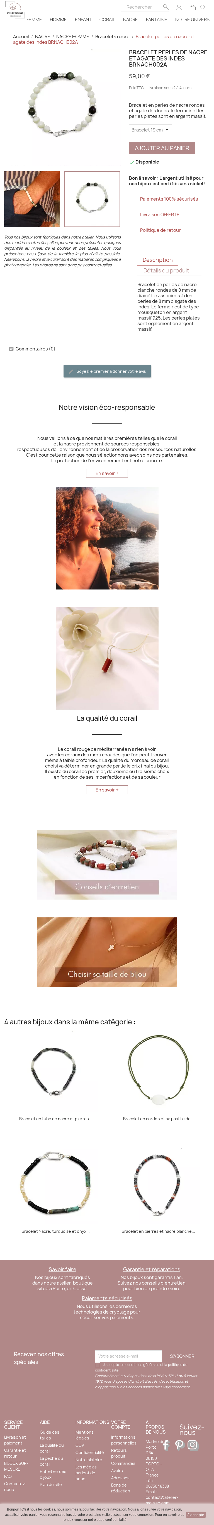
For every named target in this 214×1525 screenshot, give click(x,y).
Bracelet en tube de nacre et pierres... (55, 1118)
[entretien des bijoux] (107, 864)
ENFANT (83, 19)
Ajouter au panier (162, 148)
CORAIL (107, 19)
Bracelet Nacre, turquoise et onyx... (56, 1231)
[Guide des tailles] (107, 952)
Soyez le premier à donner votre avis (111, 371)
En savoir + (107, 473)
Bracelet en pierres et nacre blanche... (158, 1231)
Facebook (168, 1445)
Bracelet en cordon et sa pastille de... (158, 1118)
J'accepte (196, 1514)
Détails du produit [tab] (166, 270)
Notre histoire (89, 1459)
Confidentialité (90, 1452)
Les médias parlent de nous (86, 1472)
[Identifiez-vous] (179, 7)
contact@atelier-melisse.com (162, 1500)
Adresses (120, 1477)
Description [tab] (158, 260)
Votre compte (120, 1424)
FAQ (8, 1476)
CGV (80, 1445)
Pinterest (180, 1445)
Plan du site (51, 1484)
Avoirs (117, 1470)
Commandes (123, 1463)
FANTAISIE (156, 19)
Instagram (193, 1445)
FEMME (34, 19)
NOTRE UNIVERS (192, 19)
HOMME (58, 19)
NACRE (130, 19)
